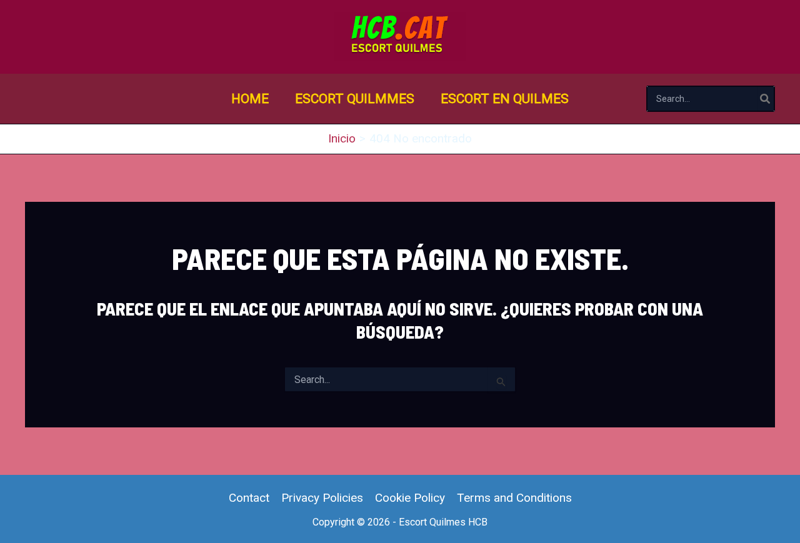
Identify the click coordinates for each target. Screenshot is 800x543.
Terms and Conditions (514, 498)
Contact (249, 498)
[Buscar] (766, 98)
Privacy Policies (322, 498)
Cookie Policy (410, 498)
